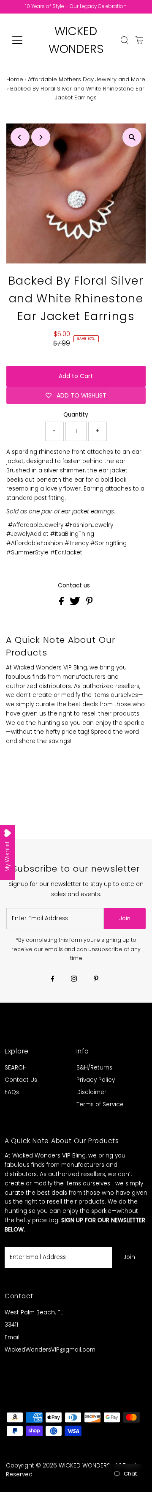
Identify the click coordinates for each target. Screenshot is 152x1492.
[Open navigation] (22, 40)
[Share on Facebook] (62, 603)
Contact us (74, 586)
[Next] (40, 137)
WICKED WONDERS (84, 1466)
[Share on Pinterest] (89, 603)
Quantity (75, 415)
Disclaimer (91, 1092)
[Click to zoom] (131, 137)
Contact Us (21, 1080)
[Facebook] (53, 979)
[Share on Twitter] (76, 603)
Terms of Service (100, 1104)
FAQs (12, 1092)
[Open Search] (124, 40)
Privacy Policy (95, 1080)
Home (14, 79)
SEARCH (16, 1068)
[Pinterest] (96, 979)
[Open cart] (140, 40)
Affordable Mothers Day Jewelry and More (86, 79)
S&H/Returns (94, 1068)
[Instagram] (74, 979)
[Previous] (20, 137)
